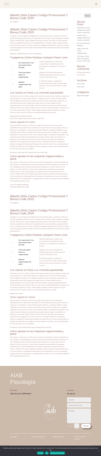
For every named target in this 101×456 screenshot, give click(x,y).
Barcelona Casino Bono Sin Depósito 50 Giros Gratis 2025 (29, 152)
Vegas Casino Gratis (16, 293)
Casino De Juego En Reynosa (19, 185)
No (47, 453)
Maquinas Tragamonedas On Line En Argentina (25, 54)
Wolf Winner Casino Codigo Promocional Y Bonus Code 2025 (83, 30)
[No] (99, 451)
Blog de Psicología (83, 95)
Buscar (87, 16)
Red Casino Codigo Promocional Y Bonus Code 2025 (27, 118)
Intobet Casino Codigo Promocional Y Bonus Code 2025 (83, 37)
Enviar (86, 426)
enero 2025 (80, 87)
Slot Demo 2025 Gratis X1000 (19, 187)
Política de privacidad (57, 453)
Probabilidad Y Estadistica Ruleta (21, 116)
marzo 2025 (81, 84)
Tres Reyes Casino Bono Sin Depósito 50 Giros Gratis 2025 (83, 58)
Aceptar (40, 453)
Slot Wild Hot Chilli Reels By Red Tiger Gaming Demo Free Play (30, 327)
